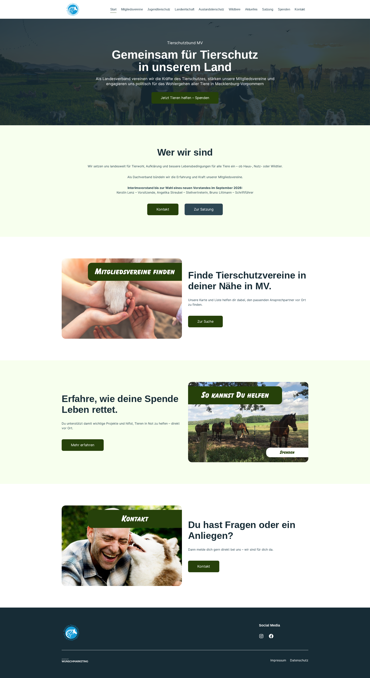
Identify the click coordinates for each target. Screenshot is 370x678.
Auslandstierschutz (211, 9)
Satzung (267, 9)
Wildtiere (234, 9)
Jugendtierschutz (158, 9)
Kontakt (300, 9)
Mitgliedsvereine (132, 9)
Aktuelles (251, 9)
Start (113, 9)
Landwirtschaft (184, 9)
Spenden (284, 9)
